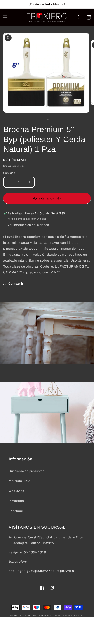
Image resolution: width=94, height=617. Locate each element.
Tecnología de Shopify (73, 615)
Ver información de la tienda (28, 225)
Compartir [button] (15, 283)
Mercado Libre (19, 481)
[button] (5, 17)
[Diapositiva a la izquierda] (37, 119)
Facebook (16, 511)
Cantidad (9, 173)
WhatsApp (16, 491)
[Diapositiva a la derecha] (56, 119)
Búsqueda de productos (26, 471)
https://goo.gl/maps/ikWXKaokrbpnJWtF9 (41, 571)
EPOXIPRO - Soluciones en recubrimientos (40, 615)
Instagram (16, 500)
